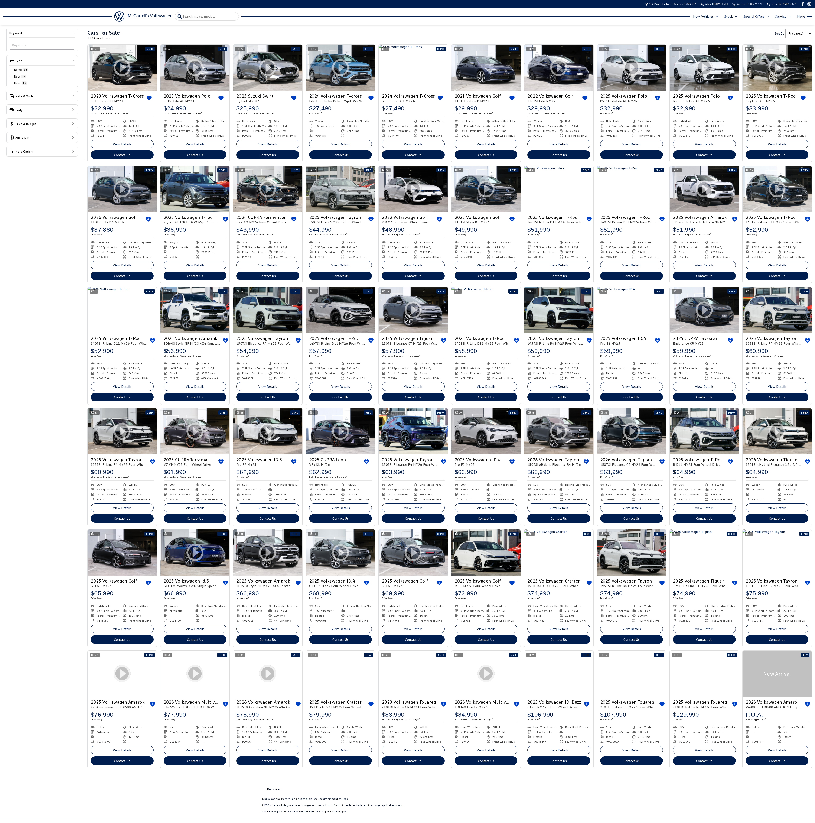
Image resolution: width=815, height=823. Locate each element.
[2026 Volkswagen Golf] (122, 795)
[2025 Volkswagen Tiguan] (704, 552)
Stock (728, 16)
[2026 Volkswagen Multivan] (195, 795)
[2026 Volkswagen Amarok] (777, 674)
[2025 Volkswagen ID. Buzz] (558, 674)
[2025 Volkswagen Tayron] (340, 189)
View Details (122, 144)
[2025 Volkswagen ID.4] (631, 310)
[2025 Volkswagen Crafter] (558, 552)
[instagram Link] (809, 4)
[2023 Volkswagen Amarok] (195, 310)
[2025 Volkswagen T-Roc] (558, 189)
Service (780, 16)
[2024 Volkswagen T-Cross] (413, 68)
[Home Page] (63, 16)
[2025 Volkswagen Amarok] (558, 795)
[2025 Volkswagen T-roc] (195, 189)
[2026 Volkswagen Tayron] (631, 795)
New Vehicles (703, 16)
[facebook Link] (802, 4)
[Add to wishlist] (149, 98)
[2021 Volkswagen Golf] (486, 68)
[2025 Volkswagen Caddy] (413, 795)
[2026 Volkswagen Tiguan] (267, 795)
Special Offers (754, 16)
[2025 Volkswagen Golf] (122, 552)
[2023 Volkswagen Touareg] (413, 674)
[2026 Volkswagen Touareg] (704, 795)
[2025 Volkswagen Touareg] (631, 674)
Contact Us (122, 155)
